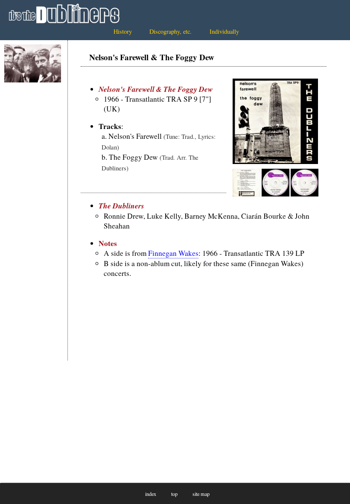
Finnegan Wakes (173, 253)
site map (201, 493)
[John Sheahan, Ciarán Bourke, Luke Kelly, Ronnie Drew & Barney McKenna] (32, 63)
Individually (224, 31)
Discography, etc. (170, 31)
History (123, 31)
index (150, 493)
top (174, 493)
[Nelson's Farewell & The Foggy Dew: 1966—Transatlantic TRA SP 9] (275, 161)
